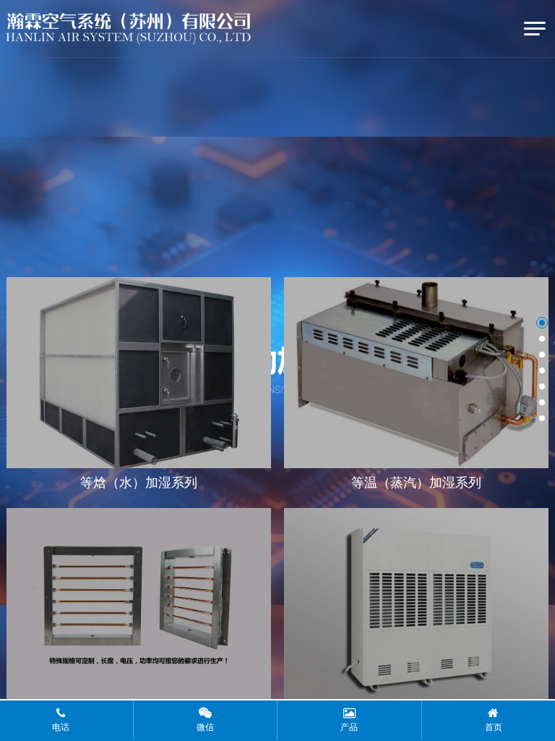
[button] (542, 323)
